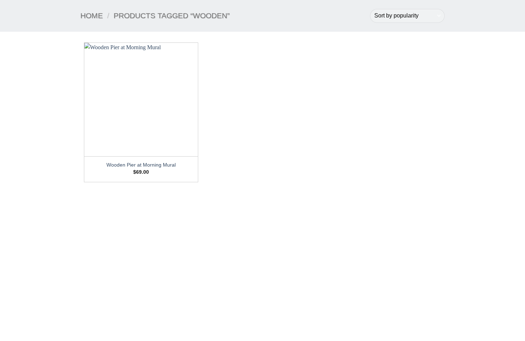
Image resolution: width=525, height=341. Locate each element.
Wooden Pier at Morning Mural (141, 165)
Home (91, 15)
